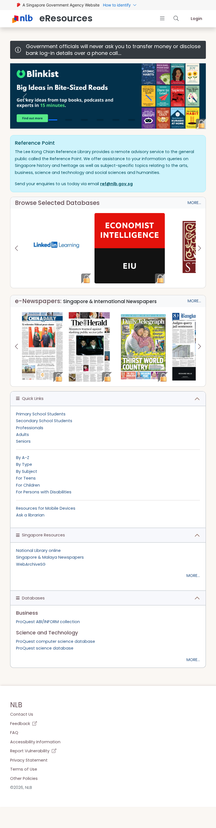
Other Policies (24, 778)
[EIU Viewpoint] (129, 248)
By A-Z (22, 457)
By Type (24, 464)
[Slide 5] (116, 120)
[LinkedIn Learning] (56, 248)
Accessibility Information (35, 742)
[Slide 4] (100, 120)
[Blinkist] (108, 96)
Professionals (29, 428)
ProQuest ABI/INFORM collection (48, 622)
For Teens (26, 478)
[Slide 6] (131, 120)
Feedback (20, 723)
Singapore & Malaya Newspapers (50, 557)
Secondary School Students (44, 421)
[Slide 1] (53, 120)
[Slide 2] (68, 120)
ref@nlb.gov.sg (116, 184)
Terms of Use (23, 769)
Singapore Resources (43, 535)
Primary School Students (41, 414)
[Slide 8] (163, 120)
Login (196, 18)
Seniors (23, 441)
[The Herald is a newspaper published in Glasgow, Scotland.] (89, 347)
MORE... (194, 202)
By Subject (26, 471)
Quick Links (33, 398)
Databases (33, 598)
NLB (16, 705)
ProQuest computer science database (55, 641)
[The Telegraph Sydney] (143, 347)
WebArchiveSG (31, 564)
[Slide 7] (147, 120)
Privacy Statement (29, 760)
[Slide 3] (84, 120)
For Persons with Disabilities (43, 492)
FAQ (14, 732)
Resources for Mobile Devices (45, 508)
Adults (22, 434)
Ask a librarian (30, 515)
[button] (162, 18)
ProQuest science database (44, 648)
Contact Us (21, 714)
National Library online (38, 550)
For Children (28, 485)
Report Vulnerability (30, 751)
